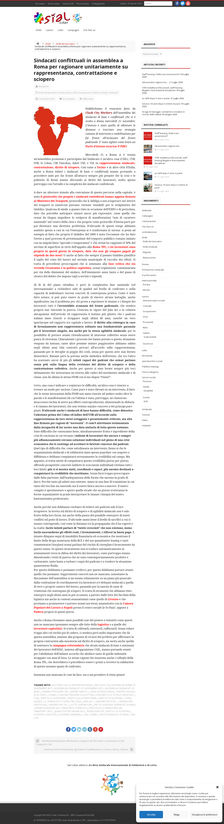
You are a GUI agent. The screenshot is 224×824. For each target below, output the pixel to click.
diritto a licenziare (53, 698)
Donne (145, 264)
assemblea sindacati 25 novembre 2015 (78, 688)
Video (145, 420)
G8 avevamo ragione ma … (155, 82)
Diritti (38, 30)
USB (133, 714)
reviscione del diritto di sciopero (108, 711)
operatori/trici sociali (152, 361)
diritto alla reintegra (82, 698)
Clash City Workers (98, 113)
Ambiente (147, 210)
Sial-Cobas (90, 714)
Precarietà (148, 322)
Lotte (60, 30)
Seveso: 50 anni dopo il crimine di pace (161, 103)
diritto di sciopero (110, 698)
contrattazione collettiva (75, 694)
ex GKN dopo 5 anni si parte (156, 98)
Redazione (44, 86)
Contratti (147, 305)
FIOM (128, 698)
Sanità (146, 386)
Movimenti (147, 355)
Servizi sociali (148, 377)
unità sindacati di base (114, 714)
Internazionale (149, 280)
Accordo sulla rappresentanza (72, 685)
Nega (176, 814)
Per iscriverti (82, 3)
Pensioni (147, 381)
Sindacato (113, 92)
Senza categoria (150, 371)
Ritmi (145, 327)
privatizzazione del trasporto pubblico (61, 707)
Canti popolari (149, 221)
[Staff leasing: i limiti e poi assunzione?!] (148, 136)
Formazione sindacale (153, 269)
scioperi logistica (45, 714)
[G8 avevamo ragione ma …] (148, 149)
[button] (217, 787)
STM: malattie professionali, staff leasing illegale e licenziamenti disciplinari (162, 89)
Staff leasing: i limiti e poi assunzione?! (161, 74)
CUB (36, 698)
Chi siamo (40, 3)
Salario (146, 332)
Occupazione (84, 92)
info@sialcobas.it (74, 820)
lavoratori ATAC (105, 701)
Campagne (73, 30)
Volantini (146, 425)
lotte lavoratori (81, 704)
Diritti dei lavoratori (65, 43)
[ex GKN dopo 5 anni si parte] (148, 176)
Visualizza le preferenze (204, 814)
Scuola (146, 397)
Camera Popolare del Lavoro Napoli (64, 691)
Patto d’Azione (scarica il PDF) (106, 146)
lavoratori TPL (58, 704)
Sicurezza (148, 343)
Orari (145, 316)
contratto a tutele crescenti (114, 694)
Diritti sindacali (150, 246)
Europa (146, 284)
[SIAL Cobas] (58, 18)
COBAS (52, 694)
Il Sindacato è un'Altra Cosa (63, 701)
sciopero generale (70, 714)
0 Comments (69, 98)
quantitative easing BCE (69, 711)
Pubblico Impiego (100, 92)
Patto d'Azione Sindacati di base (114, 704)
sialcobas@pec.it (93, 820)
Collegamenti (98, 3)
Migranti (147, 252)
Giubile (38, 701)
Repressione (149, 257)
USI (37, 717)
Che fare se (89, 30)
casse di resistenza (102, 691)
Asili (146, 401)
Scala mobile (150, 336)
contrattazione (149, 232)
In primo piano (64, 92)
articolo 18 (102, 685)
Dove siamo (54, 3)
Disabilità (148, 390)
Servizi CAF (68, 3)
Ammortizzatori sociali (154, 300)
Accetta (151, 814)
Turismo (146, 414)
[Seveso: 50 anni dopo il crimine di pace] (148, 188)
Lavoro (49, 30)
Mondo (146, 289)
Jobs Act (88, 701)
